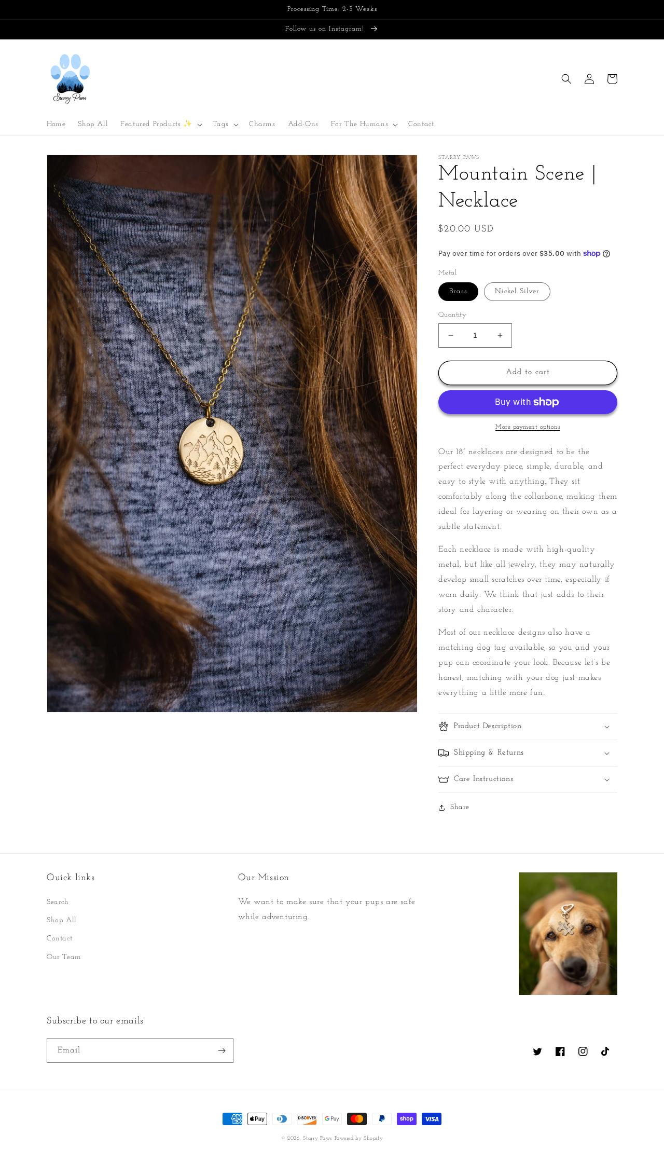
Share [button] (459, 807)
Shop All (62, 920)
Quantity (452, 314)
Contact (59, 938)
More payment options (527, 427)
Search (58, 902)
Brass (458, 291)
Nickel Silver (517, 291)
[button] (160, 124)
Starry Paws (317, 1138)
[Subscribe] (221, 1050)
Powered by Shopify (359, 1138)
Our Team (64, 957)
